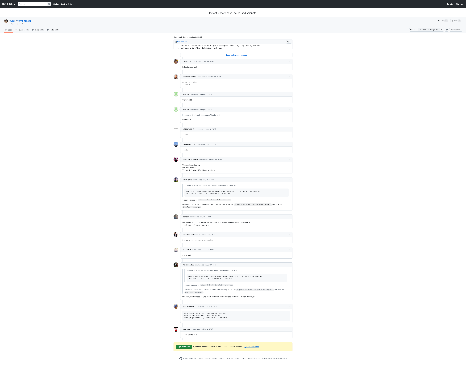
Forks (54, 30)
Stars (39, 30)
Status (221, 358)
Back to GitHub (67, 4)
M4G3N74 (187, 250)
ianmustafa (187, 180)
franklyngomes (189, 144)
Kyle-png (186, 329)
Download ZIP (456, 30)
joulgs (12, 20)
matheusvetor (189, 306)
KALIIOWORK (188, 129)
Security (214, 358)
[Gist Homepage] (9, 4)
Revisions (23, 30)
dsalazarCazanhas (190, 159)
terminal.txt (24, 20)
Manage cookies (254, 358)
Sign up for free (184, 347)
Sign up (459, 4)
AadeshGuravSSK (190, 77)
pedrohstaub (188, 234)
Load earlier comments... (236, 55)
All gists (56, 4)
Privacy (207, 358)
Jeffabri (186, 217)
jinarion (186, 94)
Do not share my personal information (274, 358)
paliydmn (187, 61)
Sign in (450, 4)
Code (10, 30)
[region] (233, 46)
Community (229, 358)
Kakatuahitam (188, 265)
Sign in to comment (251, 346)
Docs (237, 358)
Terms (201, 358)
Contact (243, 358)
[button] (442, 30)
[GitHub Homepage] (180, 358)
